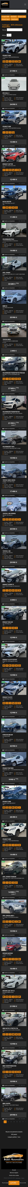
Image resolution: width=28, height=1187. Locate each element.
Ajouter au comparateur (9, 75)
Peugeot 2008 (21, 16)
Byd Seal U (13, 16)
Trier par (4, 30)
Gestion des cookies (14, 1175)
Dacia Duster (15, 19)
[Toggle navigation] (25, 4)
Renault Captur (5, 19)
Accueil (14, 1170)
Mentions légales (14, 1172)
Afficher (4, 35)
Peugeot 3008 (5, 16)
